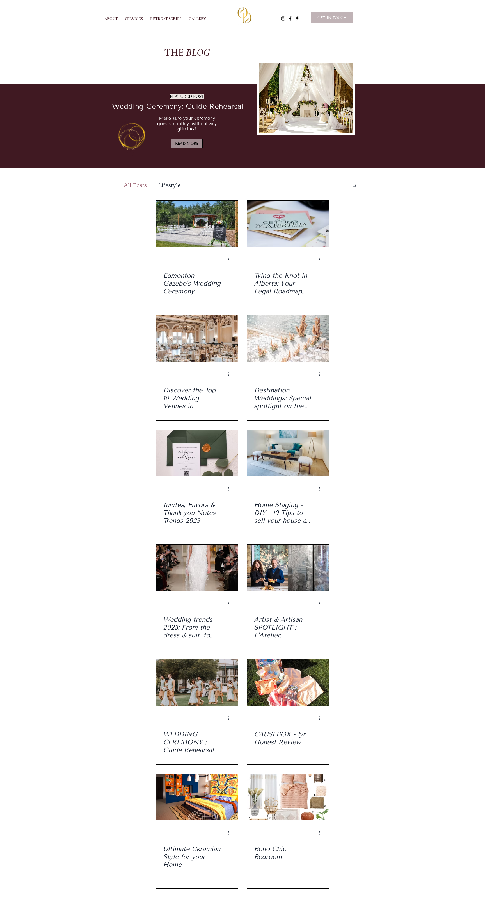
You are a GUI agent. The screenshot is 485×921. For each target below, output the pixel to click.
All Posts (135, 185)
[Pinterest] (297, 18)
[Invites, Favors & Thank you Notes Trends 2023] (197, 453)
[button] (197, 16)
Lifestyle (169, 185)
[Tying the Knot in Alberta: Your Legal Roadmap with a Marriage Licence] (288, 224)
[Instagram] (283, 18)
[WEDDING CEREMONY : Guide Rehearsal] (197, 682)
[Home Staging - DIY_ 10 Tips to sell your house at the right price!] (288, 453)
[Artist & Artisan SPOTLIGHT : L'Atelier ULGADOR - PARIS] (288, 568)
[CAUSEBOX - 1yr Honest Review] (288, 682)
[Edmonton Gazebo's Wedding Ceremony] (197, 224)
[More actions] (230, 259)
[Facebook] (290, 18)
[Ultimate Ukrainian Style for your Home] (197, 797)
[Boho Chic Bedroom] (288, 797)
